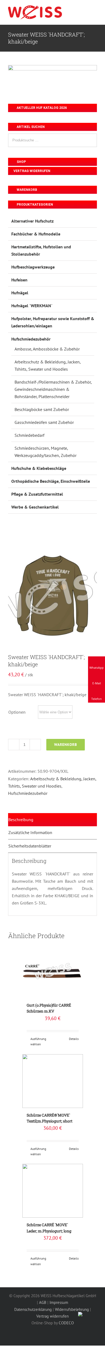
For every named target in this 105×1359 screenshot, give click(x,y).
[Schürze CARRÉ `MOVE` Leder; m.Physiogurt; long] (52, 1191)
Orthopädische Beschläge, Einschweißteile (50, 481)
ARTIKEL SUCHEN (30, 127)
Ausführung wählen (38, 1041)
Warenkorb (65, 744)
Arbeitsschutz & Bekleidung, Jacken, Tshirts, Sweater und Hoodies (47, 365)
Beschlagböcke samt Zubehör (42, 409)
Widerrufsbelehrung (72, 1309)
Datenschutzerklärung (33, 1309)
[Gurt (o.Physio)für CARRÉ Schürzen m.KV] (52, 971)
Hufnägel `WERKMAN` (31, 305)
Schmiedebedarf (29, 435)
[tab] (52, 819)
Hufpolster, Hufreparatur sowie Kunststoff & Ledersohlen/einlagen (52, 322)
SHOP (21, 162)
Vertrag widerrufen (31, 171)
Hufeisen (19, 279)
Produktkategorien (34, 204)
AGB (42, 1302)
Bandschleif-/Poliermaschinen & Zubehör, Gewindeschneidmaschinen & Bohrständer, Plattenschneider (53, 389)
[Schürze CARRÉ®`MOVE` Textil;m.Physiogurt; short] (52, 1081)
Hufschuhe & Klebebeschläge (38, 468)
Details (74, 1039)
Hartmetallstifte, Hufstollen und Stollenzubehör (41, 250)
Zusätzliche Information (30, 832)
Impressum (59, 1302)
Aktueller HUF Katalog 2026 (41, 108)
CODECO (66, 1322)
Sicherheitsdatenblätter (29, 846)
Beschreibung (20, 819)
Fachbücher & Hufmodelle (35, 234)
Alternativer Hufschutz (32, 221)
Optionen (17, 712)
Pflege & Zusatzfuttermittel (37, 494)
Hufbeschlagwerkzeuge (33, 267)
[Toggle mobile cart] (85, 10)
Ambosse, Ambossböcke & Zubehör (47, 349)
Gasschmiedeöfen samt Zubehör (44, 422)
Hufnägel (19, 292)
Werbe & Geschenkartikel (35, 507)
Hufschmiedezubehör (27, 793)
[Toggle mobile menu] (95, 10)
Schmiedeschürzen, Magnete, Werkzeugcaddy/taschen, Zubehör (45, 451)
